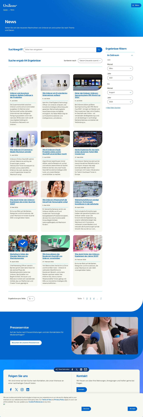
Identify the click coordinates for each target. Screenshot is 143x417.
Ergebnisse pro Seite (17, 299)
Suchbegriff (15, 49)
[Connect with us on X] (16, 389)
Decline (86, 409)
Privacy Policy (59, 400)
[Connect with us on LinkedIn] (28, 389)
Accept (132, 409)
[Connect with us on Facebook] (11, 389)
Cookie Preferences (36, 402)
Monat (110, 64)
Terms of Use (46, 400)
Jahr (109, 74)
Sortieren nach (70, 61)
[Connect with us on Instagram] (22, 389)
